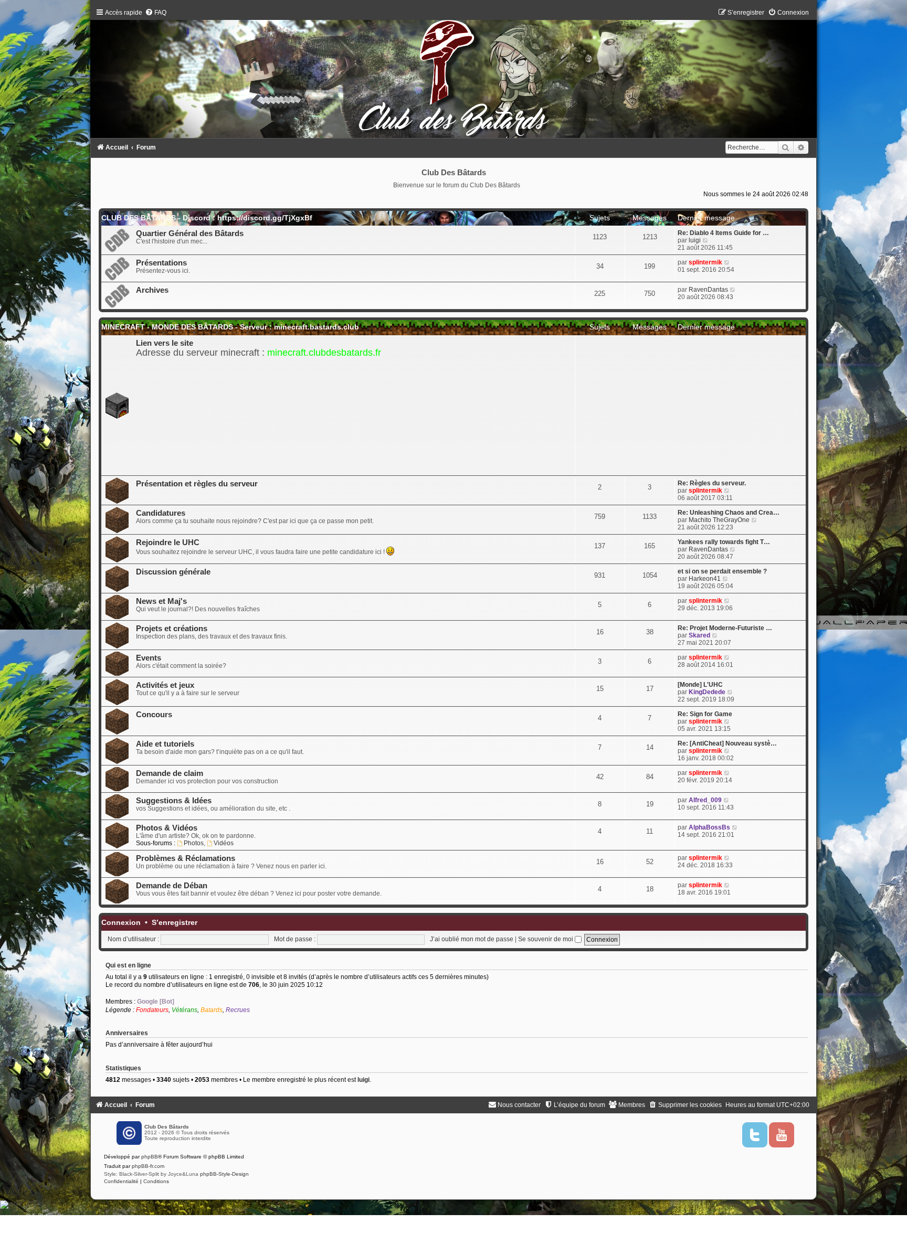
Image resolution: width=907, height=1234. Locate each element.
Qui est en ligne (128, 965)
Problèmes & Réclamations (185, 858)
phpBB (149, 1156)
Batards (212, 1010)
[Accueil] (453, 75)
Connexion (121, 922)
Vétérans (184, 1010)
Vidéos (224, 843)
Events (148, 658)
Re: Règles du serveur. (712, 483)
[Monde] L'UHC (700, 684)
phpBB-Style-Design (224, 1174)
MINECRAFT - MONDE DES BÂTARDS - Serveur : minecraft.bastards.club (230, 327)
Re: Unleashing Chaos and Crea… (728, 512)
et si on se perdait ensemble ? (722, 571)
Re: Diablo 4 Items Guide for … (723, 233)
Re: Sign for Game (705, 714)
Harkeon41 (705, 578)
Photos (194, 843)
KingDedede (707, 692)
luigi (695, 240)
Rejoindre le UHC (167, 542)
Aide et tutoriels (165, 744)
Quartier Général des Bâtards (190, 233)
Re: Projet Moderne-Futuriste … (725, 628)
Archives (152, 290)
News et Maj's (161, 601)
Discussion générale (173, 572)
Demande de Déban (171, 885)
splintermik (705, 262)
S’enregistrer (174, 922)
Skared (699, 635)
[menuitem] (155, 12)
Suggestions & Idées (174, 800)
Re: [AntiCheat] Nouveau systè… (727, 743)
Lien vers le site (164, 343)
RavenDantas (708, 289)
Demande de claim (169, 773)
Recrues (238, 1010)
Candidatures (160, 513)
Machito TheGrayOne (719, 520)
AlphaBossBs (709, 827)
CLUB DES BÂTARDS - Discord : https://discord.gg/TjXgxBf (206, 218)
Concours (154, 714)
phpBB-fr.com (148, 1166)
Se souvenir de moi (546, 939)
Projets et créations (171, 628)
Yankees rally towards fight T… (724, 542)
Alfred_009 (705, 800)
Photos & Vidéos (166, 828)
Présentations (161, 263)
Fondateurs (152, 1010)
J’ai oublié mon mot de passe (471, 939)
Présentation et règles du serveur (197, 484)
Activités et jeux (165, 685)
